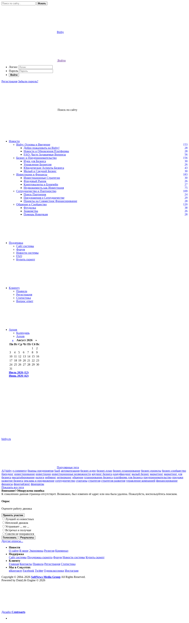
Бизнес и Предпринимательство (36, 157)
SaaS (57, 470)
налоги (39, 477)
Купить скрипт (25, 259)
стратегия (94, 480)
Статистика (23, 297)
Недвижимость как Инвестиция (44, 187)
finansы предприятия (41, 470)
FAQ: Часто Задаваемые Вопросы (45, 154)
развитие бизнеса (12, 480)
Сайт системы (25, 246)
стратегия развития (113, 480)
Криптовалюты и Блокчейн (41, 184)
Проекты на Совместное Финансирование (50, 201)
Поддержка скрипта (39, 557)
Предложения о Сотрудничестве (44, 197)
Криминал (61, 550)
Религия (49, 550)
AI (3, 470)
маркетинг (156, 474)
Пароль (13, 70)
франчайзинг (22, 484)
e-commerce (20, 470)
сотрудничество (65, 480)
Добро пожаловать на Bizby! (41, 147)
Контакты (26, 564)
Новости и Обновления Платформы (46, 151)
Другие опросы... (12, 541)
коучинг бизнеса (102, 474)
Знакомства (31, 211)
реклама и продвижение (39, 480)
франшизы (37, 484)
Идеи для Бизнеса (35, 161)
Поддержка (16, 242)
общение (77, 477)
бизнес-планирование (126, 470)
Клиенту (14, 287)
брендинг (7, 474)
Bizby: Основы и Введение (33, 144)
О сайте (14, 550)
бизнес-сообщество (174, 470)
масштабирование (23, 477)
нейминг (50, 477)
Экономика (36, 550)
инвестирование (24, 474)
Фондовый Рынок (35, 181)
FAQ (19, 256)
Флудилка (30, 207)
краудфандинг (122, 474)
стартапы (81, 480)
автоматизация (70, 470)
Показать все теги (12, 487)
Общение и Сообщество (31, 204)
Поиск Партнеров (35, 194)
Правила (21, 291)
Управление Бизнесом (37, 164)
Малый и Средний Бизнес (40, 171)
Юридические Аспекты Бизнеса (44, 167)
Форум (20, 249)
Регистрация (9, 81)
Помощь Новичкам (36, 214)
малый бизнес (140, 474)
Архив (13, 329)
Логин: (13, 67)
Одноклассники (54, 570)
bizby (8, 470)
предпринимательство (157, 477)
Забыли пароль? (28, 81)
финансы (7, 484)
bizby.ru (6, 439)
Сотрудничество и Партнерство (36, 191)
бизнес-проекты (151, 470)
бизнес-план (104, 470)
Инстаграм (71, 570)
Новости (14, 141)
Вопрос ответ (24, 301)
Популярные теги (68, 467)
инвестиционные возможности (71, 474)
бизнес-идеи (88, 470)
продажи (177, 477)
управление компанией (140, 480)
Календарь (23, 332)
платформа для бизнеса (128, 477)
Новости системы (27, 252)
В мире (23, 550)
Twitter (39, 570)
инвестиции (43, 474)
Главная (14, 564)
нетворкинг (64, 477)
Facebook (28, 570)
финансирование (167, 480)
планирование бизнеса (98, 477)
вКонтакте (15, 570)
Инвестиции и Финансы (31, 174)
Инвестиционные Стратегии (42, 177)
